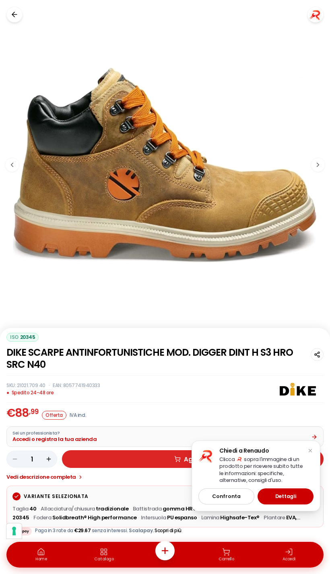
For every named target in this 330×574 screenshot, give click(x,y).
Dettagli (285, 496)
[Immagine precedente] (12, 165)
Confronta (226, 496)
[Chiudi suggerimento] (310, 450)
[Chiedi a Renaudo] (315, 14)
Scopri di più (168, 530)
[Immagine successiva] (318, 165)
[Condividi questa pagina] (317, 354)
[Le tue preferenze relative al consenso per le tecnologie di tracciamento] (14, 531)
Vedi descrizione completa (41, 477)
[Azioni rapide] (165, 550)
